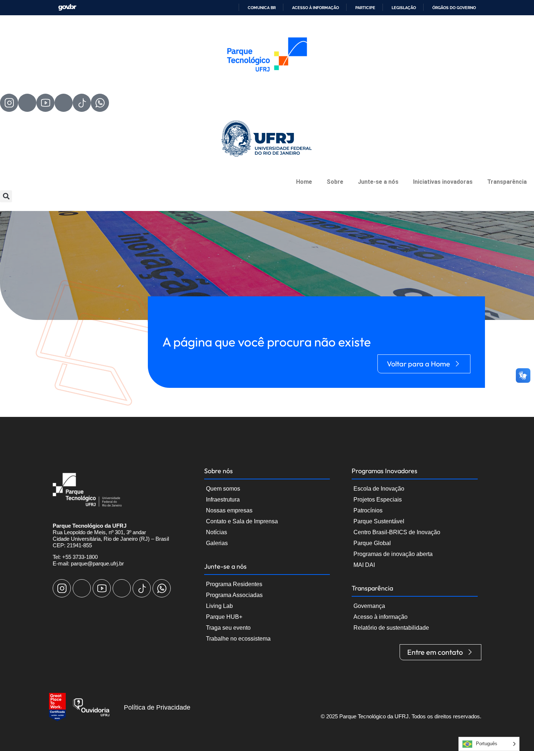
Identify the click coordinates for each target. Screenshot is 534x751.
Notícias (216, 532)
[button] (6, 196)
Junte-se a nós (378, 181)
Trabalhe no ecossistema (238, 639)
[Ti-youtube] (45, 103)
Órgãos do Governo (454, 7)
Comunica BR (262, 7)
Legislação (404, 7)
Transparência (507, 181)
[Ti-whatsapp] (100, 103)
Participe (365, 7)
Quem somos (223, 489)
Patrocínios (368, 510)
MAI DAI (364, 565)
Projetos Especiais (377, 499)
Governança (369, 606)
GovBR (67, 7)
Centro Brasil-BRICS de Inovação (396, 532)
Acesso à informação (315, 7)
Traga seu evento (228, 628)
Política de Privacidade (157, 707)
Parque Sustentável (378, 521)
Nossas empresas (229, 510)
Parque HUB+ (224, 617)
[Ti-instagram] (9, 103)
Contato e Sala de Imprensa (242, 521)
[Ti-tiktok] (82, 103)
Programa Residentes (234, 584)
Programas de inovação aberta (393, 554)
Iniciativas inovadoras (443, 181)
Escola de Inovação (378, 489)
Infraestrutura (223, 499)
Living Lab (219, 606)
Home (304, 181)
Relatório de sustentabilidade (391, 628)
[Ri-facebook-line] (27, 103)
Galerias (217, 543)
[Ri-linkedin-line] (63, 103)
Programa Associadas (234, 595)
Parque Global (372, 543)
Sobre (335, 181)
